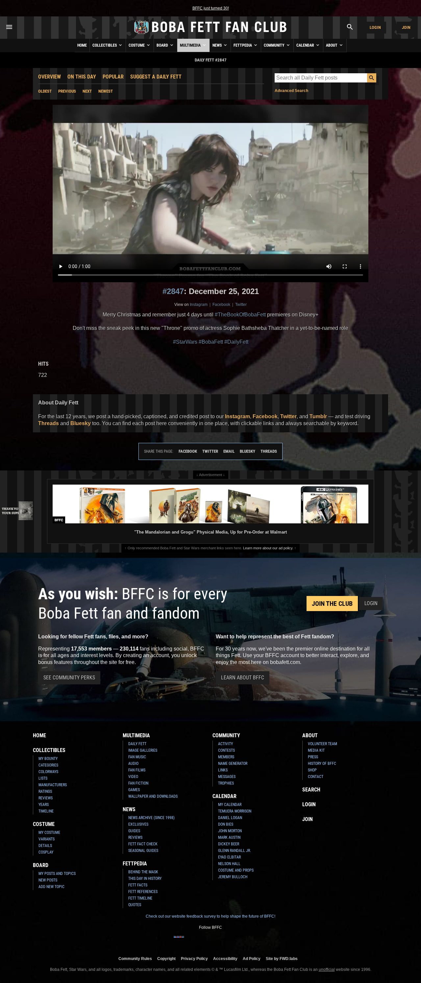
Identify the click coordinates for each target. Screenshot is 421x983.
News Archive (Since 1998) (151, 817)
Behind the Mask (143, 872)
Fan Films (136, 770)
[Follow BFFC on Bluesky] (242, 941)
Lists (42, 778)
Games (134, 790)
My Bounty (48, 758)
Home (82, 45)
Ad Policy (251, 958)
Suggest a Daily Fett (156, 77)
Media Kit (316, 750)
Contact (315, 776)
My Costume (49, 832)
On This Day (81, 77)
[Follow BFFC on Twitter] (200, 941)
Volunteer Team (322, 744)
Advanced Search (291, 90)
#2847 (173, 291)
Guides (134, 831)
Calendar (305, 45)
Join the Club (332, 603)
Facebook (221, 304)
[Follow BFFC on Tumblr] (210, 941)
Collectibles (105, 45)
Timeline (46, 811)
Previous (67, 91)
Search (311, 790)
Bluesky (80, 423)
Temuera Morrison (234, 811)
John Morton (230, 831)
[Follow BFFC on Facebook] (179, 941)
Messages (226, 776)
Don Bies (225, 824)
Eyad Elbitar (229, 857)
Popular (113, 77)
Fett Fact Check (143, 844)
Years (43, 804)
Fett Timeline (140, 898)
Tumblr (318, 416)
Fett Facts (137, 885)
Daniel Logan (230, 817)
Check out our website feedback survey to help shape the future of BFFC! (210, 916)
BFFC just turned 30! (210, 8)
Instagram (199, 304)
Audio (133, 763)
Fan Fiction (138, 783)
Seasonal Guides (143, 850)
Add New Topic (51, 886)
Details (45, 845)
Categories (48, 765)
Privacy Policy (194, 958)
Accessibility (225, 958)
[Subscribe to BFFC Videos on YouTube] (221, 941)
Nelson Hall (229, 863)
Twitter (241, 304)
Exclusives (138, 824)
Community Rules (135, 958)
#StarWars (185, 342)
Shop (312, 770)
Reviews (45, 798)
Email (229, 451)
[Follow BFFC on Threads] (231, 941)
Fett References (143, 891)
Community (274, 45)
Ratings (45, 791)
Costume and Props (236, 870)
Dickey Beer (228, 844)
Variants (46, 839)
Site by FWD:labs (282, 958)
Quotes (134, 905)
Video (133, 776)
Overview (49, 77)
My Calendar (229, 804)
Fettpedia (243, 45)
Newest (105, 91)
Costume (137, 45)
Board (163, 45)
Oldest (45, 91)
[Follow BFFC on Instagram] (189, 941)
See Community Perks (69, 677)
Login (375, 27)
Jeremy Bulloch (232, 877)
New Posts (47, 880)
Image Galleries (142, 750)
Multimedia (191, 45)
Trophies (226, 783)
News (217, 45)
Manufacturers (52, 785)
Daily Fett (137, 744)
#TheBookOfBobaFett (240, 314)
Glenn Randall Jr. (234, 850)
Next (87, 91)
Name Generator (232, 763)
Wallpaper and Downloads (153, 796)
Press (313, 757)
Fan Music (137, 757)
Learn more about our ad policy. (268, 548)
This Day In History (144, 878)
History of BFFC (322, 763)
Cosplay (45, 852)
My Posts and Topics (57, 873)
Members (226, 757)
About (332, 45)
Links (223, 770)
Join (406, 27)
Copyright (166, 958)
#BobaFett (211, 342)
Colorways (48, 771)
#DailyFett (236, 342)
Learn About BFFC (242, 677)
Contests (226, 750)
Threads (48, 423)
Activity (225, 744)
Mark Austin (229, 837)
